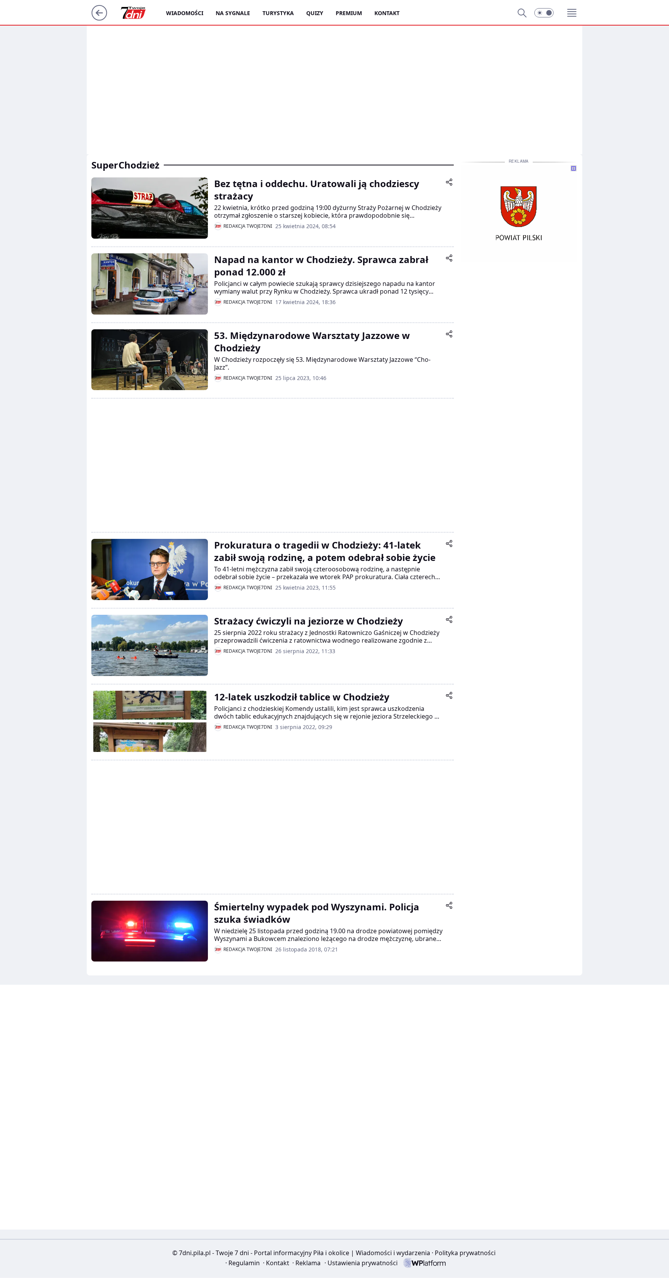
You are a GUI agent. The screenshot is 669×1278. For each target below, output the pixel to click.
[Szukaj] (522, 13)
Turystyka (278, 13)
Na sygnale (233, 13)
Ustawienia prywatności (361, 1263)
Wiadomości (184, 13)
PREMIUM (349, 13)
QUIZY (314, 13)
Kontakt (387, 13)
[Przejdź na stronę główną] (99, 18)
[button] (544, 12)
